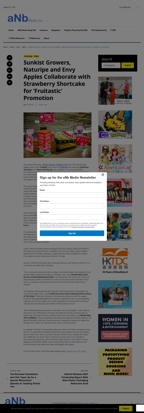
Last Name (44, 212)
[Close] (102, 174)
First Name (44, 201)
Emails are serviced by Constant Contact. (83, 227)
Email (42, 190)
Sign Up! (72, 233)
